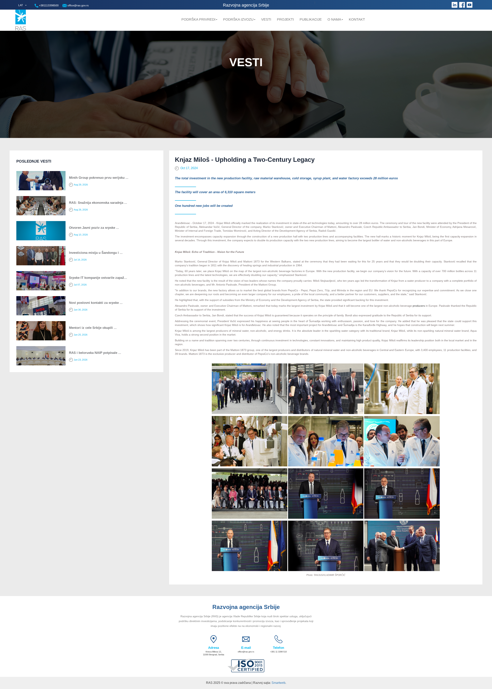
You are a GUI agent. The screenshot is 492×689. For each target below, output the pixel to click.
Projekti (285, 19)
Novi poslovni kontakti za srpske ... (96, 303)
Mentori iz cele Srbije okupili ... (93, 328)
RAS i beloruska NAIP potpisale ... (95, 353)
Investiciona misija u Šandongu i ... (96, 253)
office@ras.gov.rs (78, 5)
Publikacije (311, 19)
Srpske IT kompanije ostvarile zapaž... (98, 278)
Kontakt (357, 19)
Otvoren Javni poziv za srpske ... (94, 228)
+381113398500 (48, 5)
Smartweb (278, 682)
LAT (20, 5)
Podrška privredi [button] (198, 19)
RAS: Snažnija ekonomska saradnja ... (98, 203)
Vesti (266, 19)
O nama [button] (334, 19)
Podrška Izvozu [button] (238, 19)
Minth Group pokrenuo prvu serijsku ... (98, 178)
